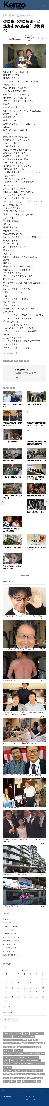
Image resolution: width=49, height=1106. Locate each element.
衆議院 (11, 1078)
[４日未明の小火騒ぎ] (12, 430)
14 (36, 987)
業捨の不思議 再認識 (10, 680)
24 (12, 996)
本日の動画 (7, 951)
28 (36, 996)
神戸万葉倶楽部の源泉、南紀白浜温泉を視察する (36, 443)
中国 (24, 1040)
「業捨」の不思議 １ (10, 906)
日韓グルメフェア (10, 1057)
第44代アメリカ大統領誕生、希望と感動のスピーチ (36, 478)
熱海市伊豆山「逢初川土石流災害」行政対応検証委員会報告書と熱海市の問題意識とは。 (24, 1064)
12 (24, 987)
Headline (6, 923)
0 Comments (24, 575)
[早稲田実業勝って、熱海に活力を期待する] (12, 411)
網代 (5, 1078)
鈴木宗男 (12, 1081)
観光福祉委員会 (8, 460)
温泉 (12, 1060)
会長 (5, 361)
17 (12, 992)
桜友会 (6, 1060)
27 (30, 996)
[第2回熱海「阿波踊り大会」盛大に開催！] (12, 517)
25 (18, 996)
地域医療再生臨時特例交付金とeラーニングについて (36, 424)
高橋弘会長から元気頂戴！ (36, 496)
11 (18, 987)
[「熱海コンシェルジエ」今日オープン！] (12, 484)
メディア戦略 (8, 1040)
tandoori (18, 1033)
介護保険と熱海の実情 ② (36, 460)
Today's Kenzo (8, 926)
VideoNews (7, 930)
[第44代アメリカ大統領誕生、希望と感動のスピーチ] (36, 465)
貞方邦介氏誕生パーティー (36, 512)
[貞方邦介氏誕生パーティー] (36, 500)
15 (43, 987)
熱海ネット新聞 (30, 1099)
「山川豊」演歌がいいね (12, 477)
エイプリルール (19, 1037)
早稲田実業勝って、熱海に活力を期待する (12, 424)
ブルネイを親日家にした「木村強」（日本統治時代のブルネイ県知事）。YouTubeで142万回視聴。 (24, 713)
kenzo (12, 1033)
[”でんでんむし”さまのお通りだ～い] (12, 554)
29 (43, 996)
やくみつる (40, 1033)
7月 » (10, 1007)
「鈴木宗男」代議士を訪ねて (12, 548)
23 (6, 996)
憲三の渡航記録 (8, 948)
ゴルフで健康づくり (34, 404)
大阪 (10, 1050)
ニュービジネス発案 (10, 933)
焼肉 (17, 1060)
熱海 (15, 361)
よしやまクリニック (10, 937)
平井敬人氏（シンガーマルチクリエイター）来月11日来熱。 (23, 616)
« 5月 (5, 1007)
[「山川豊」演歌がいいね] (12, 465)
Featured (6, 919)
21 (36, 992)
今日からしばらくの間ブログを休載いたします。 (19, 649)
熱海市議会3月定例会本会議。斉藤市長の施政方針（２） (23, 1071)
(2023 (6, 1033)
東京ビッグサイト (32, 1057)
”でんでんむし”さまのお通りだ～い (12, 567)
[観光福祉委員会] (12, 449)
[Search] (43, 5)
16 (6, 992)
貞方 (17, 1078)
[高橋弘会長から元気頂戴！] (36, 484)
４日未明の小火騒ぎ (10, 442)
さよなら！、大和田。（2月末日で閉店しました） (20, 743)
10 (12, 987)
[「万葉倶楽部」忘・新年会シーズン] (36, 536)
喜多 (5, 1050)
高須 (38, 1081)
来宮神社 (21, 1057)
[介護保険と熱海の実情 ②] (36, 449)
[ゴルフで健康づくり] (36, 393)
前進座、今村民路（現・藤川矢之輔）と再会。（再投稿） (22, 775)
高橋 (33, 1081)
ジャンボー (30, 1037)
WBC (32, 1033)
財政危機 (24, 1078)
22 (43, 992)
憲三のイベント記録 (10, 941)
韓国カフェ (26, 1081)
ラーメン (18, 1040)
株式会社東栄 (30, 1096)
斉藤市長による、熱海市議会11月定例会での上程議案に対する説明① (24, 1053)
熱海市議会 (8, 1067)
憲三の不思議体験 (9, 944)
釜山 (21, 361)
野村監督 (39, 1078)
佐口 (10, 361)
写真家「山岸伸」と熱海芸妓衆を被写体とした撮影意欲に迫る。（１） (24, 1043)
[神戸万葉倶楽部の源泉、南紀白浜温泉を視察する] (36, 430)
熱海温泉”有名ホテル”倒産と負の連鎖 (15, 874)
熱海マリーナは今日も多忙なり (12, 405)
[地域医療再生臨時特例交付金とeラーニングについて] (36, 411)
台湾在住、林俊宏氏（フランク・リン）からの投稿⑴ (22, 1047)
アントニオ (8, 1037)
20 (30, 992)
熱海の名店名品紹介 (10, 955)
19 (24, 992)
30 (6, 1001)
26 (24, 996)
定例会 (20, 1050)
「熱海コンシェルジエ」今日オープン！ (12, 497)
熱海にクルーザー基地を (11, 807)
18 (18, 992)
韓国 (26, 361)
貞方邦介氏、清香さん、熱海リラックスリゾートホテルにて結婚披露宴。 (24, 840)
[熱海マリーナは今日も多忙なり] (12, 393)
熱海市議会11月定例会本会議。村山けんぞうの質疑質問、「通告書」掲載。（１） (23, 1074)
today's (26, 1033)
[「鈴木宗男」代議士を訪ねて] (12, 536)
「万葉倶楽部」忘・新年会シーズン (36, 548)
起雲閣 (31, 1078)
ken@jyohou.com (21, 370)
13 (30, 987)
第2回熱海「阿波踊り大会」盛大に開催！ (11, 530)
